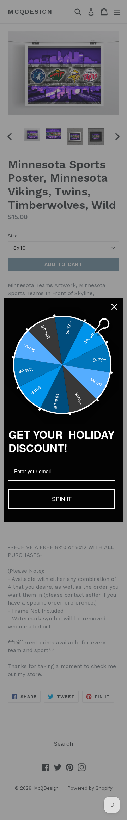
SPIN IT (62, 499)
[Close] (114, 306)
